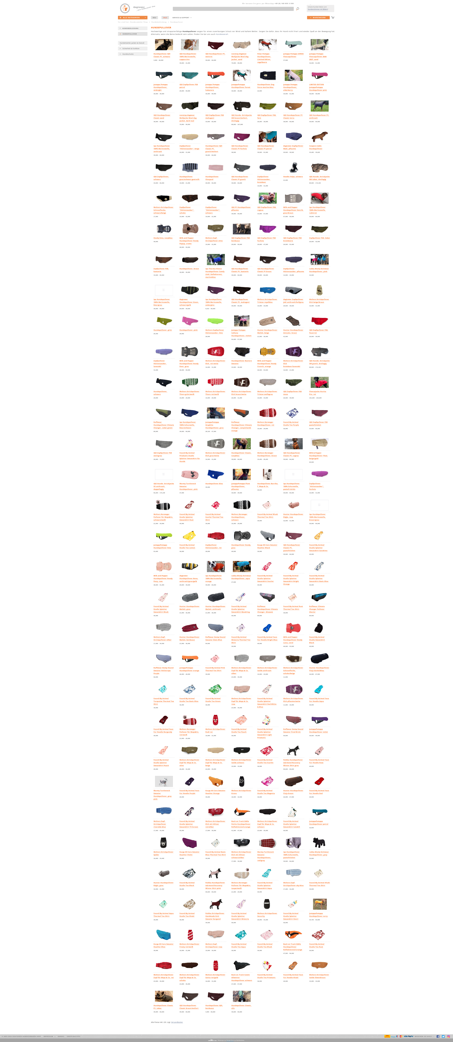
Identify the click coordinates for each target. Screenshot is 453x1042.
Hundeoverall (222, 34)
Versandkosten (177, 1022)
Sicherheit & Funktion (130, 48)
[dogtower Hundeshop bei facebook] (438, 1036)
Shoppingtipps (73, 1036)
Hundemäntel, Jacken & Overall (132, 43)
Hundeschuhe (128, 54)
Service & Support (181, 18)
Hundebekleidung (130, 28)
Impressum (48, 1036)
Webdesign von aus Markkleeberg (231, 1040)
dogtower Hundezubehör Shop (27, 1036)
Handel (61, 1036)
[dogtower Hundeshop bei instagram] (448, 1036)
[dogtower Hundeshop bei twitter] (443, 1036)
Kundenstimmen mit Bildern (318, 9)
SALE (165, 18)
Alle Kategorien (131, 17)
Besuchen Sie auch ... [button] (424, 1036)
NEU (154, 18)
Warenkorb (318, 17)
